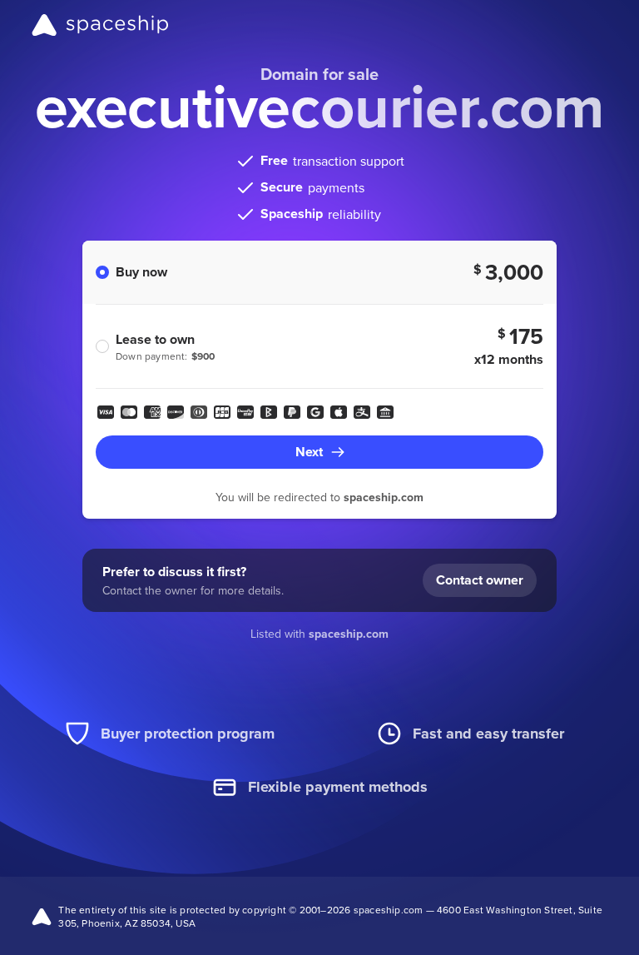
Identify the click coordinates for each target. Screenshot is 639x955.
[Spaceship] (100, 25)
